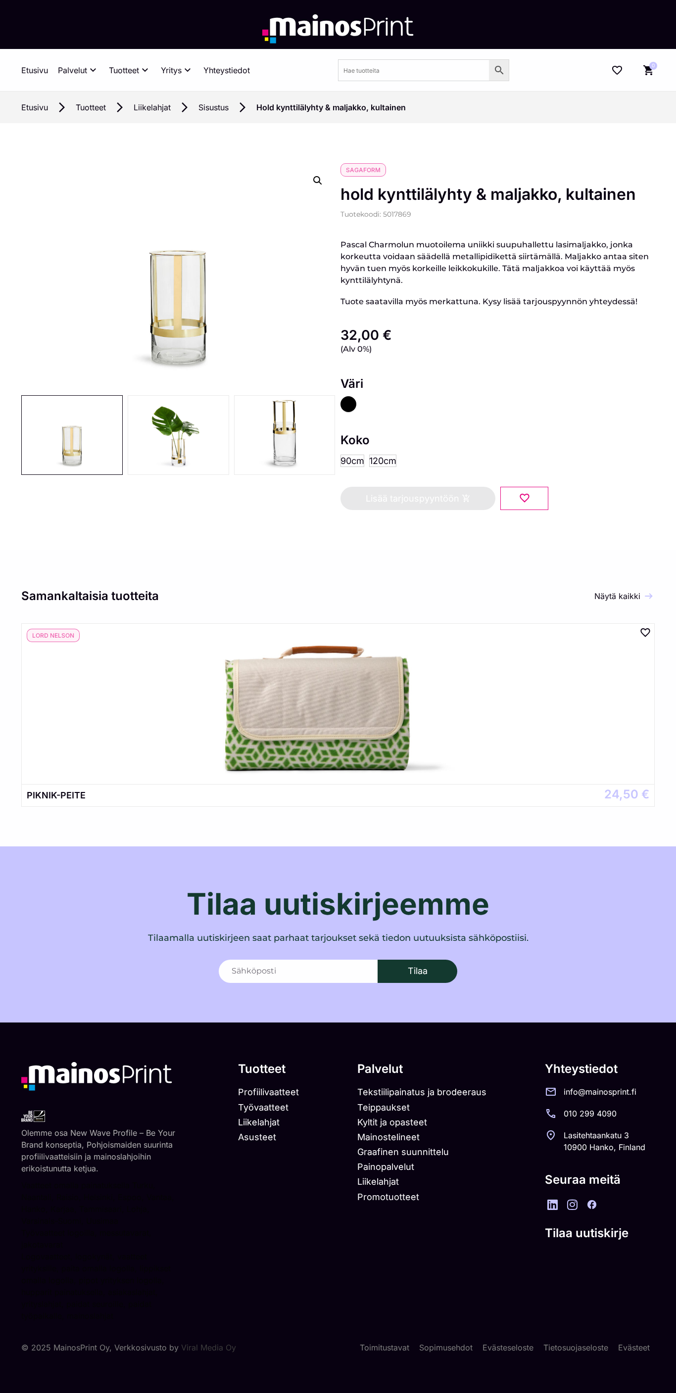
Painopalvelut (385, 1166)
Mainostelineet (388, 1137)
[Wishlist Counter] (617, 70)
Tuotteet (124, 70)
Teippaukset (383, 1107)
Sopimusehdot (446, 1347)
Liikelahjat (152, 107)
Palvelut (72, 70)
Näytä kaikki (617, 596)
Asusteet (257, 1137)
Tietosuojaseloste (575, 1347)
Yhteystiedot (226, 70)
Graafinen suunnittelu (403, 1152)
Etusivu (34, 70)
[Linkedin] (552, 1204)
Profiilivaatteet (268, 1092)
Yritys (171, 70)
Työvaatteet (263, 1107)
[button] (318, 180)
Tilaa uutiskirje (586, 1233)
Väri (351, 384)
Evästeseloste (508, 1347)
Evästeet (634, 1347)
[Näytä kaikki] (649, 596)
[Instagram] (572, 1204)
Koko (355, 440)
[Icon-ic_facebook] (591, 1204)
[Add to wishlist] (524, 498)
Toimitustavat (384, 1347)
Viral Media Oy (208, 1347)
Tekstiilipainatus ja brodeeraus (421, 1092)
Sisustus (213, 107)
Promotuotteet (388, 1197)
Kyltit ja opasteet (392, 1122)
